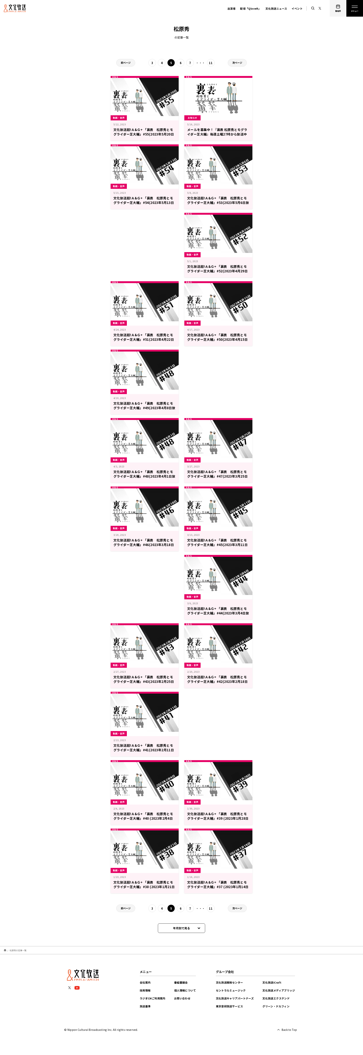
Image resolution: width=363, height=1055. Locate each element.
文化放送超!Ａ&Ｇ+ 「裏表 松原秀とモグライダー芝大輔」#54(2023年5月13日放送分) (143, 202)
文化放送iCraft (271, 982)
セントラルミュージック (231, 990)
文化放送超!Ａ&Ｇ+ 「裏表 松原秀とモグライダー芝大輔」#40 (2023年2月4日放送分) (143, 818)
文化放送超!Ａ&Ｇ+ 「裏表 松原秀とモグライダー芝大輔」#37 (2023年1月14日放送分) (218, 887)
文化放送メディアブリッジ (278, 990)
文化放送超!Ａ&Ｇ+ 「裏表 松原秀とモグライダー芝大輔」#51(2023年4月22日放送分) (143, 339)
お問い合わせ (182, 998)
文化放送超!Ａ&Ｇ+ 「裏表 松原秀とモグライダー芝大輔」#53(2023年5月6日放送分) (218, 202)
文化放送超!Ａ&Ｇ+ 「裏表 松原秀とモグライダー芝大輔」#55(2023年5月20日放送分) (143, 134)
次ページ (237, 62)
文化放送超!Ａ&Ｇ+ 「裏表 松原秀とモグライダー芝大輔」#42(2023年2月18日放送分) (217, 681)
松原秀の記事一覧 (18, 950)
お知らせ (192, 117)
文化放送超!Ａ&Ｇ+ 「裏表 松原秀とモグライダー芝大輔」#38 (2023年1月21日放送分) (144, 887)
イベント (297, 8)
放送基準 (145, 1006)
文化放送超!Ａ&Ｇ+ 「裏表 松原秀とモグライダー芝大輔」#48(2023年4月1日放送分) (144, 476)
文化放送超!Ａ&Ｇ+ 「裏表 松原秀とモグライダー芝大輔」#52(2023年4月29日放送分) (217, 271)
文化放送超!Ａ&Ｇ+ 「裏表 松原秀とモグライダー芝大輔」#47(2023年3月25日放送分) (217, 476)
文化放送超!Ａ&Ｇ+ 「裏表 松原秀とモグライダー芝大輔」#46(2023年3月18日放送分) (143, 545)
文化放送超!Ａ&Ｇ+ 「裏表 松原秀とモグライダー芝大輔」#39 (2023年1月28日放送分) (218, 818)
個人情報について (185, 990)
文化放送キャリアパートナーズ (235, 998)
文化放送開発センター (229, 982)
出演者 (231, 8)
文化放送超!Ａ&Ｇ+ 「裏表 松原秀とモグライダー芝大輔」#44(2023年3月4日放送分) (218, 613)
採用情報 (145, 990)
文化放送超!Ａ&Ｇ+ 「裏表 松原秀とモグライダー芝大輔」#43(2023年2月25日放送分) (143, 681)
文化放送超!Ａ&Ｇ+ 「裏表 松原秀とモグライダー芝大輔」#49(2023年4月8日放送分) (144, 408)
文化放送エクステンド (276, 998)
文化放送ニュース (276, 8)
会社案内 (145, 982)
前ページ (126, 62)
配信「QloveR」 (250, 8)
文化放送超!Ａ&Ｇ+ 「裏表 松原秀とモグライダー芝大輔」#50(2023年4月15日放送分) (217, 339)
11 (211, 63)
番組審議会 (181, 982)
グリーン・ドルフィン (275, 1006)
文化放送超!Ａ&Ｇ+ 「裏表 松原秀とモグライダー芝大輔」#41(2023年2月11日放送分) (143, 750)
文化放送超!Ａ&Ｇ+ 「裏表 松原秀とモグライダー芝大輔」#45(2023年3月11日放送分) (217, 545)
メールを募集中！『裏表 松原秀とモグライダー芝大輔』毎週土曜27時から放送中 (217, 131)
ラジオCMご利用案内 (152, 998)
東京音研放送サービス (229, 1006)
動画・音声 (119, 117)
